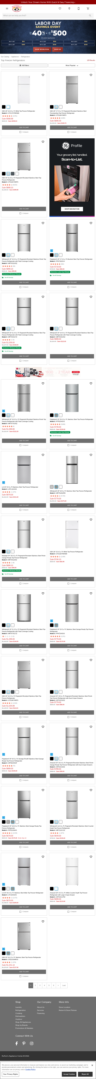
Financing (40, 1013)
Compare (25, 132)
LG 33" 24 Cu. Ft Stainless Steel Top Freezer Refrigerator (20, 487)
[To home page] (17, 8)
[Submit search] (90, 15)
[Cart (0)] (88, 8)
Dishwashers (20, 1016)
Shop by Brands (21, 1025)
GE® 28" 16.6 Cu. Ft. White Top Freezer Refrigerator (18, 111)
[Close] (92, 1065)
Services (40, 1010)
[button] (7, 8)
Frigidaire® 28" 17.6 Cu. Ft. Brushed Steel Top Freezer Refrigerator (71, 259)
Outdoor (18, 1019)
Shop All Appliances (23, 1022)
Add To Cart (24, 127)
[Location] (69, 8)
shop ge (57, 49)
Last (64, 985)
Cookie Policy (30, 1069)
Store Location (64, 1007)
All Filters (25, 65)
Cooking (18, 1013)
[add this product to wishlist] (43, 75)
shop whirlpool (42, 49)
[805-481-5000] (78, 8)
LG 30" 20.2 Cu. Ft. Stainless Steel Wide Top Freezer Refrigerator (22, 893)
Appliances (15, 57)
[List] (60, 8)
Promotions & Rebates (24, 1028)
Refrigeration (25, 57)
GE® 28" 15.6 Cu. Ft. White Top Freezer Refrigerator (66, 552)
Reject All (85, 1074)
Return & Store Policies (68, 1010)
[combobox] (71, 65)
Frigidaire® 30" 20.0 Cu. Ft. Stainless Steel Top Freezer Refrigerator (71, 419)
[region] (48, 1070)
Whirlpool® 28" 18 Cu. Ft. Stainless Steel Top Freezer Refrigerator (71, 491)
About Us (40, 1007)
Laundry (18, 1007)
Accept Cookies (69, 1074)
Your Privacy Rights (10, 1074)
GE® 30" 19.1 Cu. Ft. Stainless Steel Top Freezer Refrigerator (21, 957)
